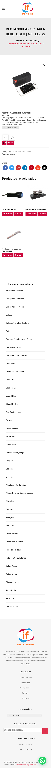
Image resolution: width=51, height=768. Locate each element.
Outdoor (9, 509)
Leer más (7, 213)
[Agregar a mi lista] (5, 138)
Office (12, 154)
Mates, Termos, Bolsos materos (19, 493)
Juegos (9, 461)
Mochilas (10, 501)
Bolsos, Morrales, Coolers (17, 323)
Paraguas (10, 517)
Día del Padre (12, 404)
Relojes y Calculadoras (16, 558)
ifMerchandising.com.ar (26, 764)
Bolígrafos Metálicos (15, 299)
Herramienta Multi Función (37, 209)
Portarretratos (12, 534)
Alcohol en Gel (26, 749)
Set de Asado (11, 566)
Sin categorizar (12, 582)
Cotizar (18, 213)
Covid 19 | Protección (15, 372)
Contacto (26, 698)
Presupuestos (25, 688)
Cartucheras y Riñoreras (16, 355)
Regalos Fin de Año (14, 550)
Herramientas (12, 428)
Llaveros (9, 477)
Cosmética (10, 364)
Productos (25, 683)
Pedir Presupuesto (11, 128)
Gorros (9, 420)
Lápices (9, 469)
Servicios (25, 693)
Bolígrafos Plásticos (15, 307)
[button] (44, 65)
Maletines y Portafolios (16, 485)
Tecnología (26, 151)
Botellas (9, 331)
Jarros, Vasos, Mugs (15, 453)
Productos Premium (15, 542)
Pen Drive (10, 525)
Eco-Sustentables (13, 412)
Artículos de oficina (14, 291)
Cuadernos (11, 380)
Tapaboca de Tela (26, 744)
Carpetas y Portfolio (14, 347)
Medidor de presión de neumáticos (11, 250)
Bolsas (9, 315)
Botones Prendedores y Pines (19, 339)
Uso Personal (12, 606)
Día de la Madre (12, 388)
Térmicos (10, 598)
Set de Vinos (11, 574)
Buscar (46, 732)
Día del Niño (16, 151)
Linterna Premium (9, 209)
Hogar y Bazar (12, 436)
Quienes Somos (25, 677)
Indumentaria (12, 445)
